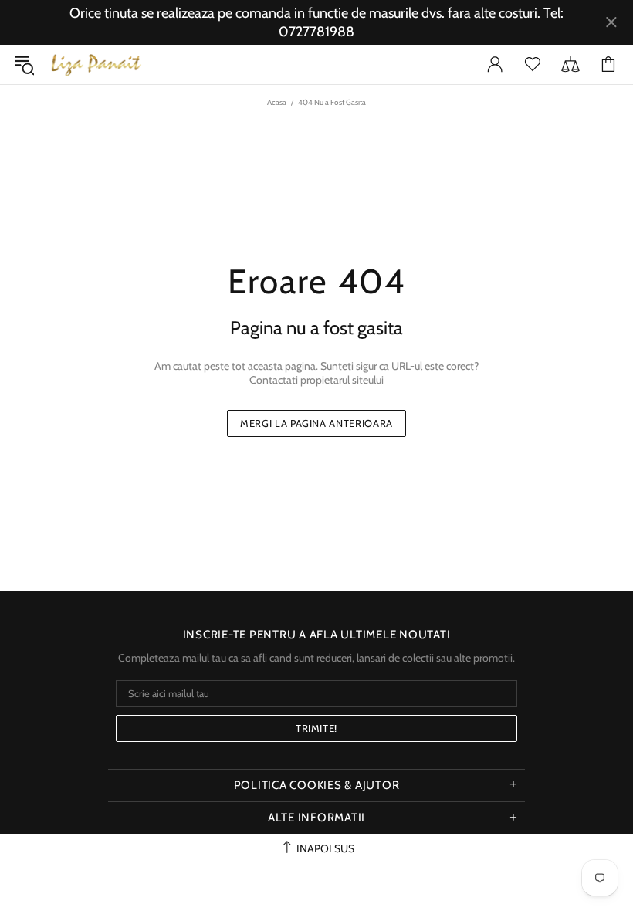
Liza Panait (95, 64)
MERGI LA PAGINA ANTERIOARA (316, 423)
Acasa (276, 102)
